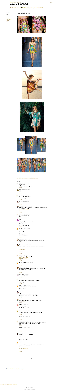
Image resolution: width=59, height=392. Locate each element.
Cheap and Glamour (19, 4)
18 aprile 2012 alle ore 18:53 (26, 228)
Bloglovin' (20, 210)
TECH (27, 7)
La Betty (20, 201)
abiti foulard (22, 178)
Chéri (20, 219)
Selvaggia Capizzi (22, 206)
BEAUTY (11, 7)
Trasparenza (2, 384)
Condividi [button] (7, 12)
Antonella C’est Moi (22, 262)
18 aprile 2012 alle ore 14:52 (26, 214)
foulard (7, 18)
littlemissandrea (21, 239)
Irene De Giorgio (22, 274)
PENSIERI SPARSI (39, 7)
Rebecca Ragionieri (22, 291)
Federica (20, 267)
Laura (20, 333)
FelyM (20, 183)
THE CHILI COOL (22, 249)
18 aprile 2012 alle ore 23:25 (24, 304)
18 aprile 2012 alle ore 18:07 (24, 219)
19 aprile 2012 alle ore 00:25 (26, 316)
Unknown (20, 214)
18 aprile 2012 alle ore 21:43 (26, 255)
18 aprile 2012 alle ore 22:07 (26, 285)
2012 (7, 15)
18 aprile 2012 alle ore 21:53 (25, 267)
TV (34, 7)
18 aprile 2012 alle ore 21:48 (29, 262)
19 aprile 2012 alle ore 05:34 (26, 321)
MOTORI (24, 7)
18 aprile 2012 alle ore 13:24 (26, 201)
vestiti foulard (8, 21)
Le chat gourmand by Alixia (23, 348)
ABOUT (14, 2)
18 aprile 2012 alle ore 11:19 (26, 189)
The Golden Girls (22, 301)
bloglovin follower (22, 259)
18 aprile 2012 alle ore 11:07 (25, 183)
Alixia (20, 342)
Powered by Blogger (30, 387)
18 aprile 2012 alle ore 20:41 (28, 239)
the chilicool (21, 244)
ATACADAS (21, 189)
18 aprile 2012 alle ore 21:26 (27, 244)
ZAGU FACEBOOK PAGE (23, 258)
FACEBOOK (21, 251)
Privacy (6, 384)
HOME (11, 2)
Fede (20, 304)
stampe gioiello (8, 19)
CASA (15, 7)
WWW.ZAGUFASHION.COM (23, 257)
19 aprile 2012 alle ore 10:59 (24, 333)
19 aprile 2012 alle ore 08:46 (26, 327)
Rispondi (20, 187)
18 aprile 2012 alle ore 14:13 (28, 206)
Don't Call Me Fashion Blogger (24, 209)
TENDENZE (8, 20)
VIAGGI (31, 7)
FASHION (19, 7)
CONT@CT (19, 2)
